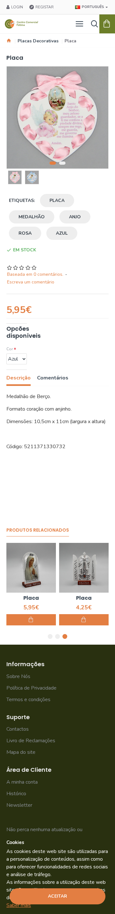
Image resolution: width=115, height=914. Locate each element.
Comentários (52, 378)
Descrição (18, 378)
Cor (9, 349)
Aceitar (57, 896)
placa (57, 200)
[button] (53, 163)
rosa (25, 233)
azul (62, 233)
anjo (75, 217)
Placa (31, 598)
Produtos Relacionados (37, 530)
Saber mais (18, 905)
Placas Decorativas (38, 41)
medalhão (32, 217)
